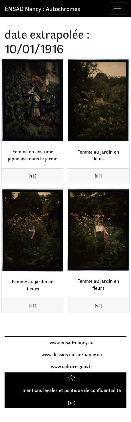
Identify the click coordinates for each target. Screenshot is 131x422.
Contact (72, 401)
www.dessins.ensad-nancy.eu (71, 354)
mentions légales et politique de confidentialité (72, 390)
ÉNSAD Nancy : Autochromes (42, 8)
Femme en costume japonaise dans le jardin (33, 155)
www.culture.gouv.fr (72, 366)
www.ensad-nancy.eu (72, 342)
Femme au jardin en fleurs (98, 155)
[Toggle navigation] (117, 8)
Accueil (72, 378)
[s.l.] (32, 175)
